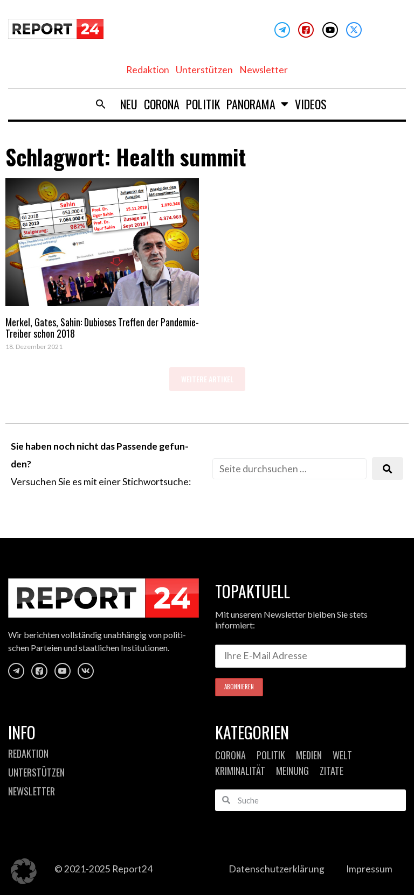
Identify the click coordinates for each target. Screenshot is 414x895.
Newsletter (263, 69)
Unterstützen (204, 69)
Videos (311, 104)
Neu (128, 104)
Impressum (369, 869)
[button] (101, 104)
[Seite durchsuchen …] (289, 468)
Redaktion (147, 69)
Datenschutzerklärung (277, 869)
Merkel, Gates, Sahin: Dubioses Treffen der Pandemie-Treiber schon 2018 (102, 328)
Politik (203, 104)
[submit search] (387, 468)
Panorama (250, 104)
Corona (162, 104)
